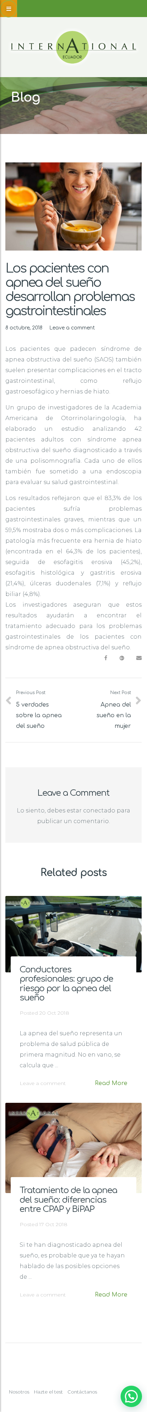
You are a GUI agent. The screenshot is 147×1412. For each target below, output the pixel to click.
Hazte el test (48, 1392)
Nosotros (19, 1392)
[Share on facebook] (105, 658)
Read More (111, 1083)
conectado (99, 810)
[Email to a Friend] (139, 658)
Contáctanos (82, 1392)
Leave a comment (72, 328)
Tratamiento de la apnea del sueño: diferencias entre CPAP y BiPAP (68, 1200)
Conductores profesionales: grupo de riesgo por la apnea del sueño (66, 984)
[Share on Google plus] (122, 658)
